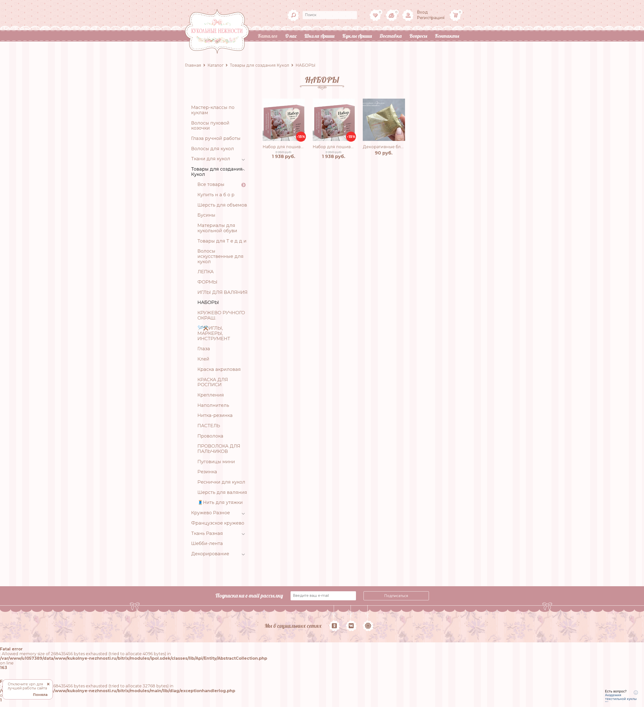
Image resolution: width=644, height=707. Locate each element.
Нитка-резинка (215, 415)
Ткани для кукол (210, 159)
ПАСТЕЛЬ (208, 425)
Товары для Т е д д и (222, 241)
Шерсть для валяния (222, 492)
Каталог (267, 36)
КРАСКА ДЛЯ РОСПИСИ (212, 382)
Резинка (207, 472)
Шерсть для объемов (222, 205)
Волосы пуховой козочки (210, 126)
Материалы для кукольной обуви (217, 228)
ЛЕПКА (205, 271)
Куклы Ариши (357, 36)
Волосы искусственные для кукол (220, 256)
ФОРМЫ (207, 282)
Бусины (206, 215)
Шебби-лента (207, 543)
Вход (422, 12)
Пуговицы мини (216, 461)
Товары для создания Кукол (217, 172)
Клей (203, 359)
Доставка (391, 36)
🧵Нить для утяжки (220, 502)
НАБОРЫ (208, 302)
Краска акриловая (219, 369)
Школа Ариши (319, 36)
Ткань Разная (207, 533)
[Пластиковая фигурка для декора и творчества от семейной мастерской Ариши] (384, 120)
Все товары (210, 184)
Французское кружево (217, 523)
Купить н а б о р (215, 195)
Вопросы (418, 36)
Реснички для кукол (221, 482)
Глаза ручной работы (215, 138)
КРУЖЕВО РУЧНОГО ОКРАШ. (221, 315)
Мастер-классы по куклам (212, 110)
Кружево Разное (210, 513)
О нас (291, 36)
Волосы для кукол (212, 148)
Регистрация (431, 17)
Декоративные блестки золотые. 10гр (402, 146)
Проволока (210, 436)
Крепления (210, 395)
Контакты (447, 36)
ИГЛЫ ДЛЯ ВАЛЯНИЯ (222, 292)
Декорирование (210, 554)
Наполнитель (213, 405)
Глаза (203, 348)
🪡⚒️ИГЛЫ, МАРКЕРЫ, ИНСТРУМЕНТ (213, 333)
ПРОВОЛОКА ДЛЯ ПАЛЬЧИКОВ (218, 449)
